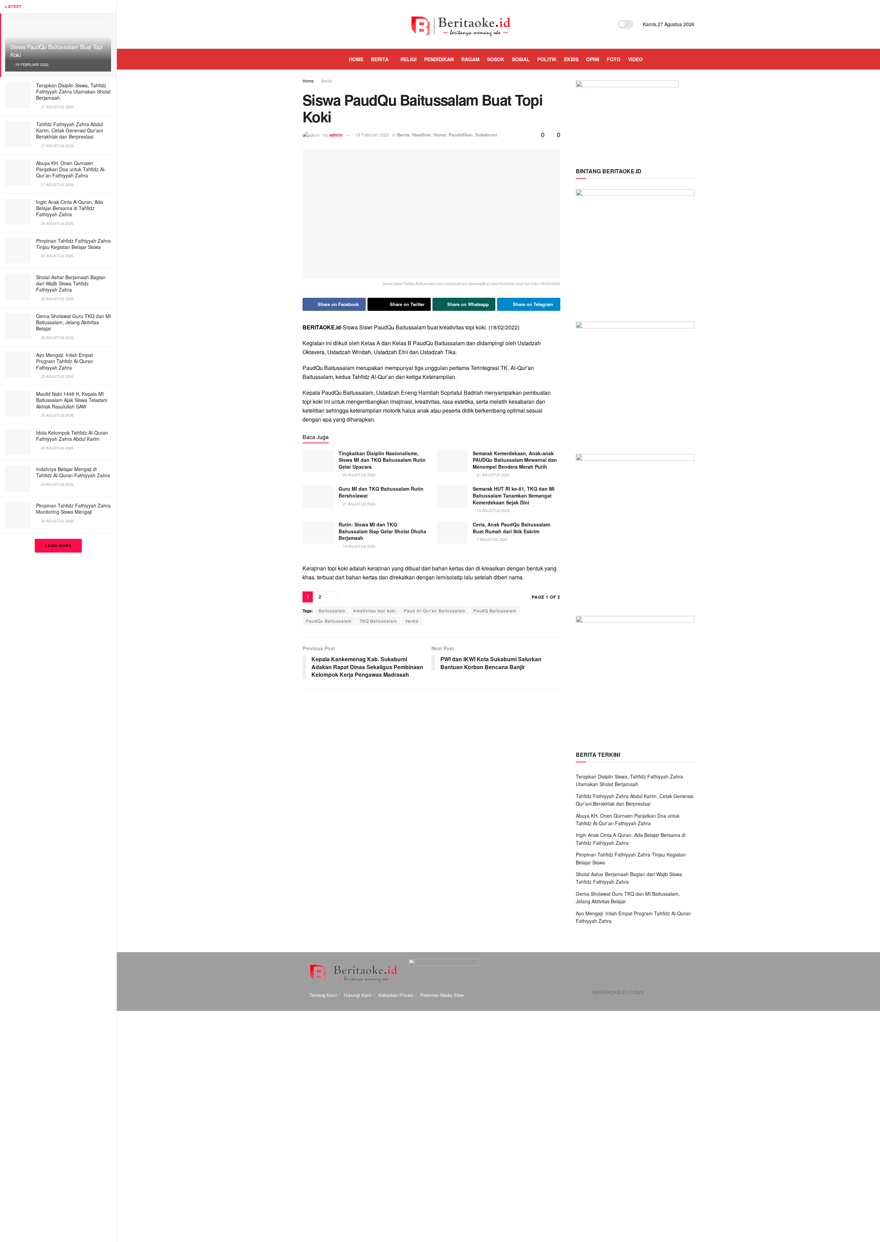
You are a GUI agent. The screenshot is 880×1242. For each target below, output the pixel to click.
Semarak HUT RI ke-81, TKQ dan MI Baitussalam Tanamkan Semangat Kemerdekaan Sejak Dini (513, 495)
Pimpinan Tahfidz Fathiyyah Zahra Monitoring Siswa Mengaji (73, 508)
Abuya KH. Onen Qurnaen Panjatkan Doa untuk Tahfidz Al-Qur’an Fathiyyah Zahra (71, 169)
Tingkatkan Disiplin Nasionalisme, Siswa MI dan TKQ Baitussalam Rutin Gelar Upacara (382, 460)
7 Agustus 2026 (491, 539)
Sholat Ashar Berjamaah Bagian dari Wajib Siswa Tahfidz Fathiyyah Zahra (71, 283)
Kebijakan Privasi (395, 995)
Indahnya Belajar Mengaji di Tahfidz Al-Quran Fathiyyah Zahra (73, 472)
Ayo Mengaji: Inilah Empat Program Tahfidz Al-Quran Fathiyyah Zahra (64, 361)
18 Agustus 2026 (492, 510)
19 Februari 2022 (372, 134)
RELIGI (408, 59)
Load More (58, 545)
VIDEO (635, 59)
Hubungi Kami (358, 995)
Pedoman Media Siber (442, 995)
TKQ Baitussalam (378, 621)
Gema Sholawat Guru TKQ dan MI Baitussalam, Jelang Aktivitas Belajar (73, 322)
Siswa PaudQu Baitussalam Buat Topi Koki (56, 50)
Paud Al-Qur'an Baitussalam (434, 610)
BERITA (379, 59)
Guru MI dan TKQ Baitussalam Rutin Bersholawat (381, 492)
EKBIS (571, 59)
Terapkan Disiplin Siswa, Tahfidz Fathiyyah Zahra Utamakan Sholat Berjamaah (73, 91)
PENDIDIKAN (439, 59)
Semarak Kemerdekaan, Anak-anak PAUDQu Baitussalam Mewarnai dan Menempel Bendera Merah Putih (515, 460)
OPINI (592, 59)
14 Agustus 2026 (358, 546)
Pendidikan (461, 134)
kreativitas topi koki (374, 610)
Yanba (412, 621)
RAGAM (470, 59)
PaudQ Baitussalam (494, 610)
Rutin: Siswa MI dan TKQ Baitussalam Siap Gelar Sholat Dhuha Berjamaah (382, 531)
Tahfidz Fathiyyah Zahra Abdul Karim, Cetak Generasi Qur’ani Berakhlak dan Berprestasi (69, 130)
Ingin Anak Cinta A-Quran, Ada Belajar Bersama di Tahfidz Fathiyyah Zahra (69, 208)
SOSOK (495, 59)
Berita (326, 81)
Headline (421, 134)
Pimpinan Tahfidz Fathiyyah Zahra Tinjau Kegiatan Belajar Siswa (73, 243)
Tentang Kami (323, 995)
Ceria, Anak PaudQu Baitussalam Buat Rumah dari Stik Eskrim (511, 528)
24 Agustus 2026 (358, 474)
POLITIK (547, 59)
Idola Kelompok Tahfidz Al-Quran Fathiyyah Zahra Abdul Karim (72, 435)
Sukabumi (486, 134)
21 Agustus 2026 (492, 474)
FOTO (613, 59)
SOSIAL (521, 59)
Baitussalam (332, 610)
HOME (356, 59)
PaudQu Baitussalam (329, 621)
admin (336, 134)
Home (308, 81)
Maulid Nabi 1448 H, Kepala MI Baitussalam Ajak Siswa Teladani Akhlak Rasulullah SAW (71, 400)
